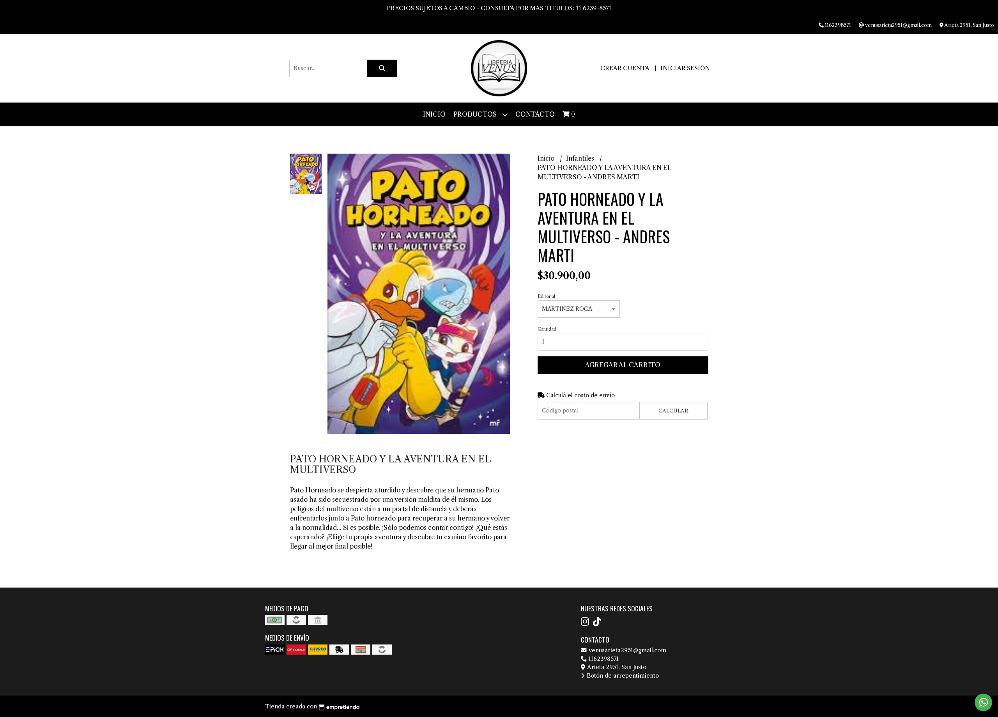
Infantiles (581, 158)
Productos (475, 114)
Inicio (434, 114)
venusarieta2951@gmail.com (626, 650)
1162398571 (603, 658)
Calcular (673, 411)
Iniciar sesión (685, 68)
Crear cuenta (624, 68)
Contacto (535, 114)
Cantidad (547, 329)
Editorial (546, 296)
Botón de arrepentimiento (622, 675)
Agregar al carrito (622, 365)
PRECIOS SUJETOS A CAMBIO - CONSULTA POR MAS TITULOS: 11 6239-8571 (499, 8)
